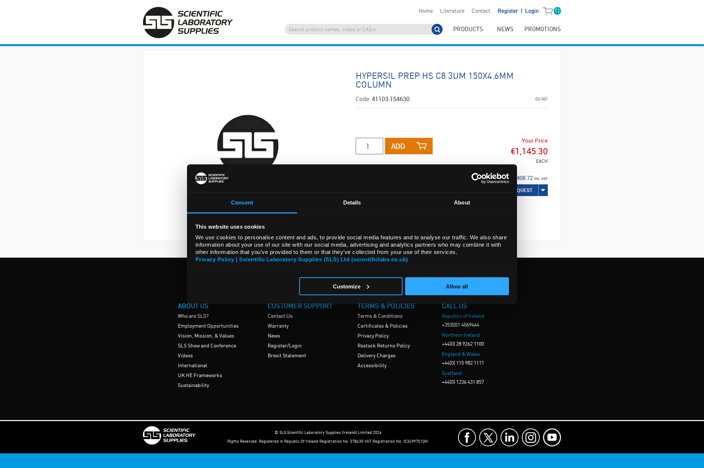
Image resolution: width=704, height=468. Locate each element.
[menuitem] (425, 11)
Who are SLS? (193, 316)
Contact (481, 11)
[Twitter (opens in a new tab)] (488, 437)
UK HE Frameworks (200, 375)
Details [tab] (352, 202)
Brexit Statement (287, 355)
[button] (550, 11)
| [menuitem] (518, 11)
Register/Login (285, 346)
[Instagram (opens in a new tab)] (531, 437)
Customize (346, 286)
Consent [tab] (242, 202)
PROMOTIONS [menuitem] (542, 29)
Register (509, 11)
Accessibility (372, 365)
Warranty (278, 326)
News (274, 336)
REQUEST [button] (521, 190)
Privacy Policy (373, 336)
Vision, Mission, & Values (206, 336)
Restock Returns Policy (384, 346)
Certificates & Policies (383, 326)
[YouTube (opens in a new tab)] (552, 437)
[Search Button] (437, 29)
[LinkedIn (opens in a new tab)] (509, 437)
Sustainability (193, 385)
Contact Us (280, 316)
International (192, 365)
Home (426, 11)
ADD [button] (398, 146)
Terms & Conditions (380, 316)
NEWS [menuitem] (505, 29)
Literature (452, 11)
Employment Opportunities (208, 326)
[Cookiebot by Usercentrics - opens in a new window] (477, 178)
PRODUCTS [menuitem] (468, 29)
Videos (185, 355)
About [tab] (462, 202)
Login (532, 11)
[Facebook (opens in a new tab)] (467, 437)
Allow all (457, 286)
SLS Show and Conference (207, 346)
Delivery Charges (377, 355)
